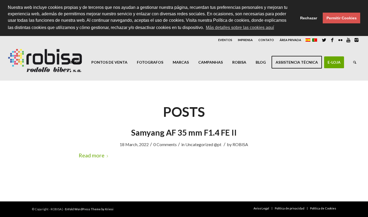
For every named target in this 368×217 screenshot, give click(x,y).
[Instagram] (357, 40)
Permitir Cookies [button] (342, 18)
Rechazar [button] (308, 18)
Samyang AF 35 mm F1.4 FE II (184, 132)
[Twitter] (324, 40)
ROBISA (240, 144)
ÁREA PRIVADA (290, 40)
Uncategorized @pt (203, 144)
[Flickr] (340, 40)
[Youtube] (348, 40)
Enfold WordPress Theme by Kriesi (89, 209)
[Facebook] (332, 40)
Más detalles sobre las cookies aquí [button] (240, 27)
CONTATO (266, 40)
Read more (92, 155)
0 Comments (165, 144)
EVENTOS (225, 40)
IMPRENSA (245, 40)
